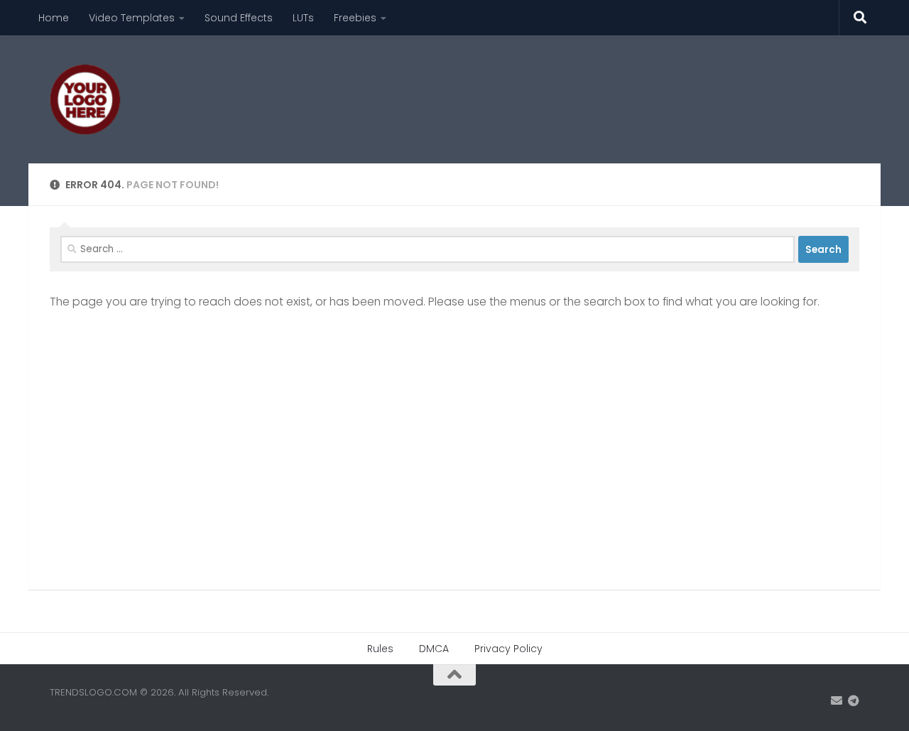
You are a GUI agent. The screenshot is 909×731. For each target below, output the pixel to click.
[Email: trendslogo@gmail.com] (836, 701)
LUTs (303, 18)
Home (53, 18)
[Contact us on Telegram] (853, 701)
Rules (380, 648)
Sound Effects (239, 18)
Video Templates (132, 18)
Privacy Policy (508, 648)
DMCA (434, 648)
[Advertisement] (600, 89)
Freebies (355, 18)
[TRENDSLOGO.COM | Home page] (85, 99)
